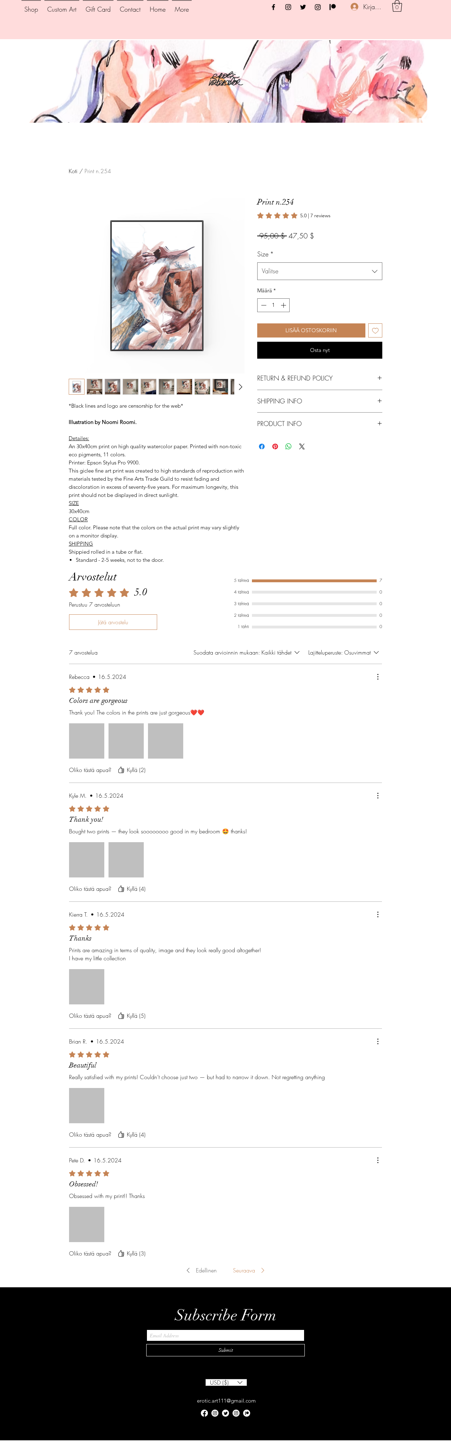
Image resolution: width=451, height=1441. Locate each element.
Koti (73, 171)
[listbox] (226, 1382)
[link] (293, 215)
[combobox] (319, 289)
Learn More (315, 256)
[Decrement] (263, 323)
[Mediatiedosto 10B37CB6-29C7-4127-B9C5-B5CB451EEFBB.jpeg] (86, 859)
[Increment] (284, 323)
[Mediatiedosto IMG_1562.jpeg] (86, 741)
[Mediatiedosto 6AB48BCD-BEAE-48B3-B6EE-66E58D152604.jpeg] (165, 741)
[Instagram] (288, 7)
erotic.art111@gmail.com (226, 1400)
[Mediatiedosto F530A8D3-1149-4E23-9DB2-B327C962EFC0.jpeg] (86, 986)
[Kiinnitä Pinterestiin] (275, 465)
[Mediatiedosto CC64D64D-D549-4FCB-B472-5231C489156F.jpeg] (86, 1105)
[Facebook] (273, 7)
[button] (397, 6)
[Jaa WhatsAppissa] (288, 465)
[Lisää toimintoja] (377, 677)
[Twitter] (303, 7)
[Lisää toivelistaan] (375, 349)
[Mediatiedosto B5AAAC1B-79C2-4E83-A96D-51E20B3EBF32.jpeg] (126, 741)
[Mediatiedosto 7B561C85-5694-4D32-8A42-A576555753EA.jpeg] (126, 859)
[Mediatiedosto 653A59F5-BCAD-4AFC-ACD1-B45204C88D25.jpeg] (86, 1224)
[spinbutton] (273, 323)
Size (265, 272)
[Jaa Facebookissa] (262, 465)
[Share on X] (302, 465)
